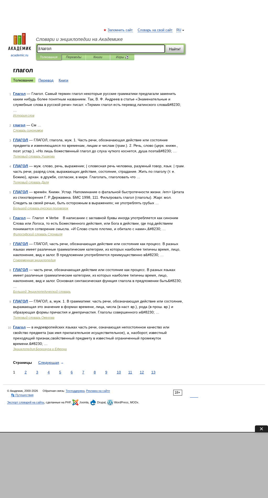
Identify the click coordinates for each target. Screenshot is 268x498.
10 (119, 372)
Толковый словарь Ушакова (34, 156)
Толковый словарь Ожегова (33, 318)
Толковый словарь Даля (31, 182)
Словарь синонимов (28, 130)
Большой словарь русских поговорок (40, 208)
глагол (19, 125)
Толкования (48, 57)
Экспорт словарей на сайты (25, 402)
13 (153, 372)
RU (178, 30)
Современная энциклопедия (34, 260)
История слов (23, 115)
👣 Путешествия (22, 395)
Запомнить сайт (120, 30)
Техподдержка (75, 390)
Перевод (45, 80)
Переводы (73, 57)
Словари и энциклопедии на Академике (79, 39)
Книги (97, 57)
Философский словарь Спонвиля (37, 234)
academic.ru (19, 55)
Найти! (175, 49)
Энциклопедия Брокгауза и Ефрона (40, 349)
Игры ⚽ (122, 57)
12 (142, 372)
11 (130, 372)
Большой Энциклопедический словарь (42, 292)
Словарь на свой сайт (155, 30)
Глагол (19, 93)
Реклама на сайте (98, 390)
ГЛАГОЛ (20, 140)
